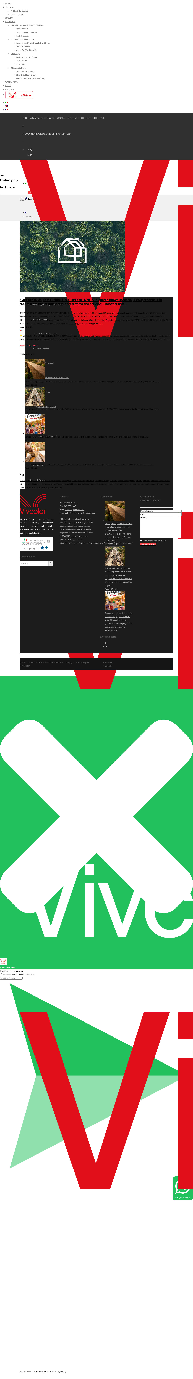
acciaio (22, 480)
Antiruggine (66, 480)
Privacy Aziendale (159, 541)
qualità (148, 484)
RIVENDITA (24, 487)
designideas (130, 480)
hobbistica (73, 484)
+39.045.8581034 (58, 118)
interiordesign (102, 484)
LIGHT (111, 484)
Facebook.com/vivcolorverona (82, 513)
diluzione (154, 480)
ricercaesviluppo (163, 484)
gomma (66, 484)
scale (39, 487)
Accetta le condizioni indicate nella (19, 974)
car (84, 480)
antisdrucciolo (77, 480)
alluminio (36, 480)
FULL (50, 484)
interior (94, 484)
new (130, 484)
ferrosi (30, 484)
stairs (43, 487)
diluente (139, 480)
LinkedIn (108, 666)
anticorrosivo (56, 480)
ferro (25, 484)
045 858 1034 (69, 503)
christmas (113, 480)
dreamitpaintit (164, 480)
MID (121, 484)
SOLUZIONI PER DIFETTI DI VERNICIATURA (48, 134)
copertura (122, 480)
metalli (116, 484)
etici (21, 484)
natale (126, 484)
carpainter (90, 480)
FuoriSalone (57, 484)
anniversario (46, 480)
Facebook (109, 662)
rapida (153, 484)
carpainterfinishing (102, 480)
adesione (29, 480)
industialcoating (84, 484)
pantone (141, 484)
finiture (36, 484)
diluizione (146, 480)
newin (135, 484)
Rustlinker (33, 487)
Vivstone (58, 487)
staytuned (50, 487)
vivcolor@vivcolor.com (37, 118)
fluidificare (44, 484)
